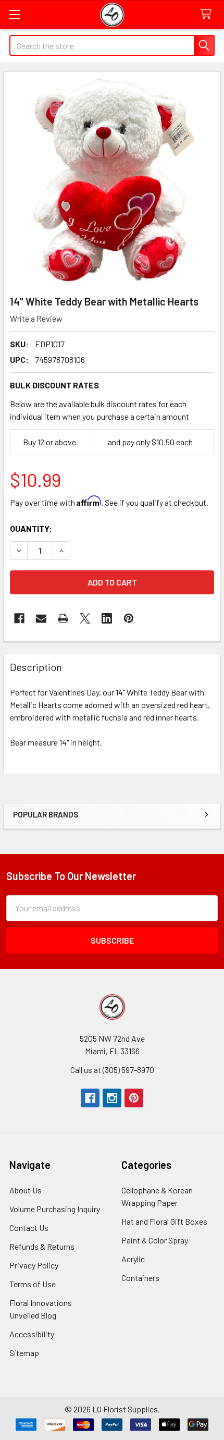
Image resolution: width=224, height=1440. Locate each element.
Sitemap (24, 1353)
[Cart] (208, 14)
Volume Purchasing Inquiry (54, 1209)
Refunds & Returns (41, 1246)
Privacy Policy (33, 1265)
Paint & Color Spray (154, 1240)
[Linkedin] (106, 618)
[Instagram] (112, 1098)
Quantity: (31, 528)
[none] (112, 180)
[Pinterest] (134, 1098)
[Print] (63, 618)
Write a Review (36, 318)
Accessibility (31, 1334)
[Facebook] (19, 618)
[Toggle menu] (14, 14)
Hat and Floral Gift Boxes (164, 1221)
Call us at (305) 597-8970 (112, 1070)
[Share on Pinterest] (128, 618)
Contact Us (28, 1227)
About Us (25, 1190)
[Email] (41, 618)
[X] (85, 618)
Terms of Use (32, 1284)
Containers (140, 1278)
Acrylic (133, 1259)
